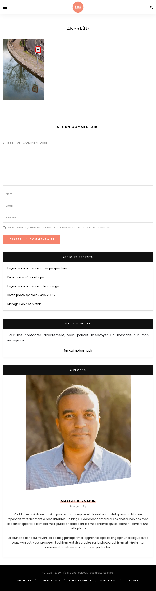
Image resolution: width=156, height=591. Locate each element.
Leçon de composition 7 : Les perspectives (37, 268)
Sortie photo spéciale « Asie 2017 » (31, 295)
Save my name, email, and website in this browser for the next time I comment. (58, 227)
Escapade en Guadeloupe (25, 277)
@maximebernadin (78, 350)
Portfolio (108, 580)
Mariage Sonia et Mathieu (25, 304)
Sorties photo (80, 580)
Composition (50, 580)
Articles (24, 580)
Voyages (132, 580)
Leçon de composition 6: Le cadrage (33, 286)
